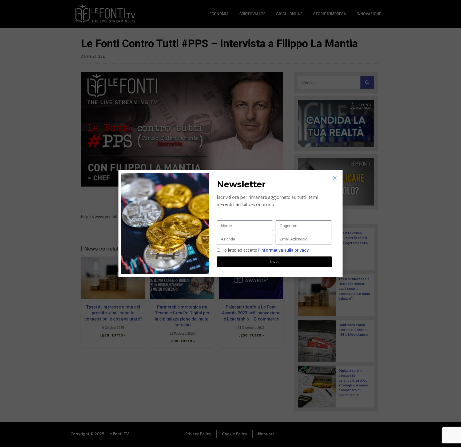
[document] (230, 223)
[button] (334, 178)
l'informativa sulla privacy (283, 250)
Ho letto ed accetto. (265, 250)
